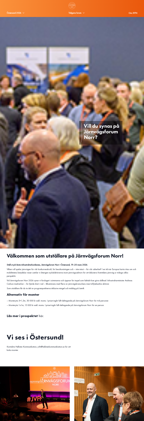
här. (41, 316)
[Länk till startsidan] (72, 5)
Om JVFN (133, 13)
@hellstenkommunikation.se (53, 346)
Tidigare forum (74, 12)
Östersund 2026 (14, 12)
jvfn (39, 346)
